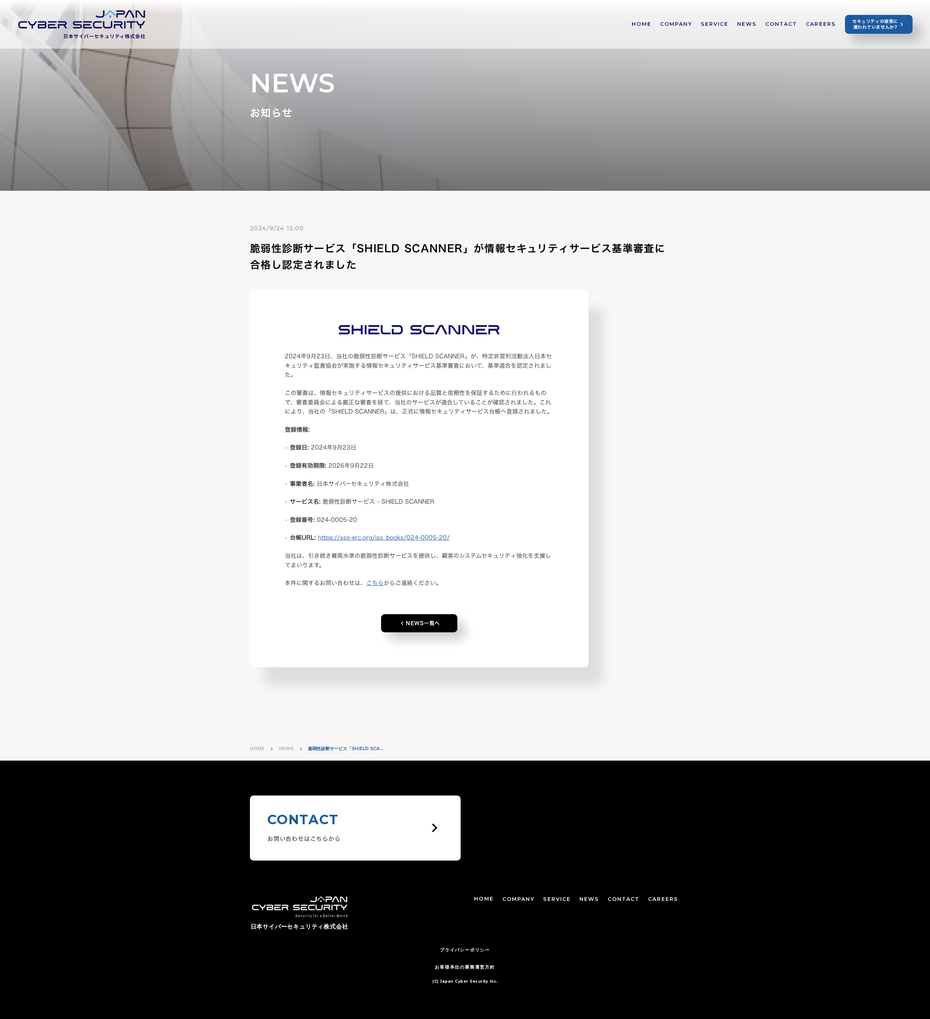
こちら (375, 583)
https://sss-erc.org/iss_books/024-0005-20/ (384, 537)
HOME (641, 24)
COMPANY (676, 24)
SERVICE (714, 24)
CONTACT (781, 24)
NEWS (746, 24)
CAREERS (821, 24)
